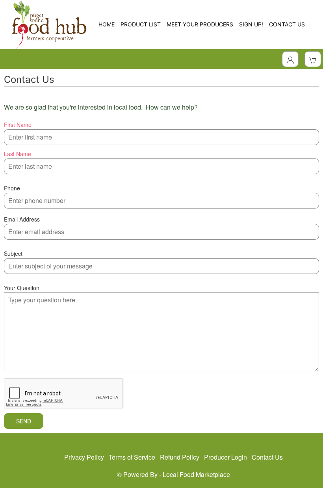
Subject (13, 253)
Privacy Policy (84, 457)
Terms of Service (132, 457)
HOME (106, 24)
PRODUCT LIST (141, 24)
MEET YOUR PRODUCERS (200, 24)
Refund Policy (179, 457)
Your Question (21, 288)
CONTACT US (287, 24)
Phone (12, 188)
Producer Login (225, 457)
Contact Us (267, 457)
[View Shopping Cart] (312, 59)
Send (23, 421)
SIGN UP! (251, 24)
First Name (18, 125)
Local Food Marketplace (196, 474)
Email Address (22, 219)
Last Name (17, 154)
